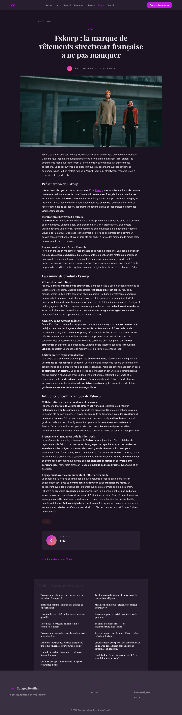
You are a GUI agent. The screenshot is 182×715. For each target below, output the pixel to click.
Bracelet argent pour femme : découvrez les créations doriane (116, 635)
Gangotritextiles (28, 688)
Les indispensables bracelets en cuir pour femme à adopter (61, 654)
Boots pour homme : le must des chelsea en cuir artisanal (62, 606)
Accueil (49, 5)
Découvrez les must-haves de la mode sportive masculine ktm (64, 635)
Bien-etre (78, 5)
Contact (138, 697)
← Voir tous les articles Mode (57, 559)
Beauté (67, 5)
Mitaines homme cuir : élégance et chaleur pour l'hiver (116, 606)
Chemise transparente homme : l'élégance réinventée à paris (61, 663)
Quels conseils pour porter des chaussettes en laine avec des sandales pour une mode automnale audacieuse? (117, 645)
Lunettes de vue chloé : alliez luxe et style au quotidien (63, 616)
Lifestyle (90, 5)
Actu (58, 5)
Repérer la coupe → (159, 5)
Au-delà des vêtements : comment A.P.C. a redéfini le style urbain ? (116, 657)
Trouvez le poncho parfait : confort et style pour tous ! (116, 616)
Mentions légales (142, 692)
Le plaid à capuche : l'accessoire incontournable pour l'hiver (111, 625)
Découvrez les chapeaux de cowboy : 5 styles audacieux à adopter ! (62, 597)
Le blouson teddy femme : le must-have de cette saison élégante (116, 597)
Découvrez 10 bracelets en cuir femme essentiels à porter (60, 625)
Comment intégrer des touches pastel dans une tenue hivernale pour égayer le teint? (62, 644)
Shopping (111, 5)
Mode (101, 5)
